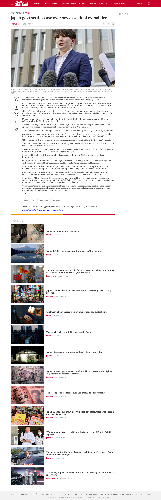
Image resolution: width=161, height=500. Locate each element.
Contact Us (15, 494)
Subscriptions (105, 494)
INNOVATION (51, 276)
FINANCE (50, 296)
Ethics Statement (90, 494)
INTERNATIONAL (16, 13)
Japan (26, 200)
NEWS (49, 438)
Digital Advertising (131, 494)
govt (34, 200)
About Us (24, 494)
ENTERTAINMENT (52, 478)
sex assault (44, 200)
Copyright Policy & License (72, 494)
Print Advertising (117, 494)
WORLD (27, 13)
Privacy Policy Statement (51, 494)
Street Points (145, 494)
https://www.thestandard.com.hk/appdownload (42, 210)
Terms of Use (35, 494)
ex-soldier (57, 200)
